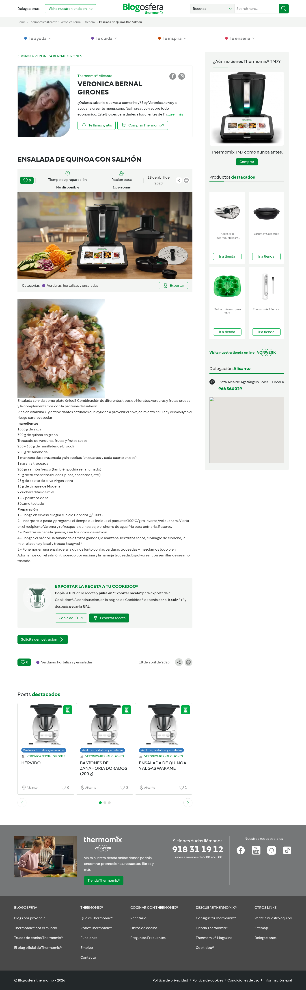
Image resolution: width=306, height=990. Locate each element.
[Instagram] (272, 850)
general (90, 22)
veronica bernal (71, 22)
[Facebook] (241, 850)
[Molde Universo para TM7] (227, 286)
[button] (212, 8)
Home (21, 22)
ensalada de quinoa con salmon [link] (120, 22)
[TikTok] (287, 850)
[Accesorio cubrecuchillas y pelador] (227, 211)
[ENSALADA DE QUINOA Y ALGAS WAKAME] (163, 729)
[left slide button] (21, 802)
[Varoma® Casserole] (266, 211)
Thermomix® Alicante (43, 22)
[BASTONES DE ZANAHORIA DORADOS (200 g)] (104, 729)
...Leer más (175, 114)
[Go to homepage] (143, 8)
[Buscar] (284, 8)
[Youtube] (256, 850)
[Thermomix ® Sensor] (266, 286)
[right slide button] (187, 802)
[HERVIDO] (46, 729)
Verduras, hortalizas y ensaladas (44, 750)
